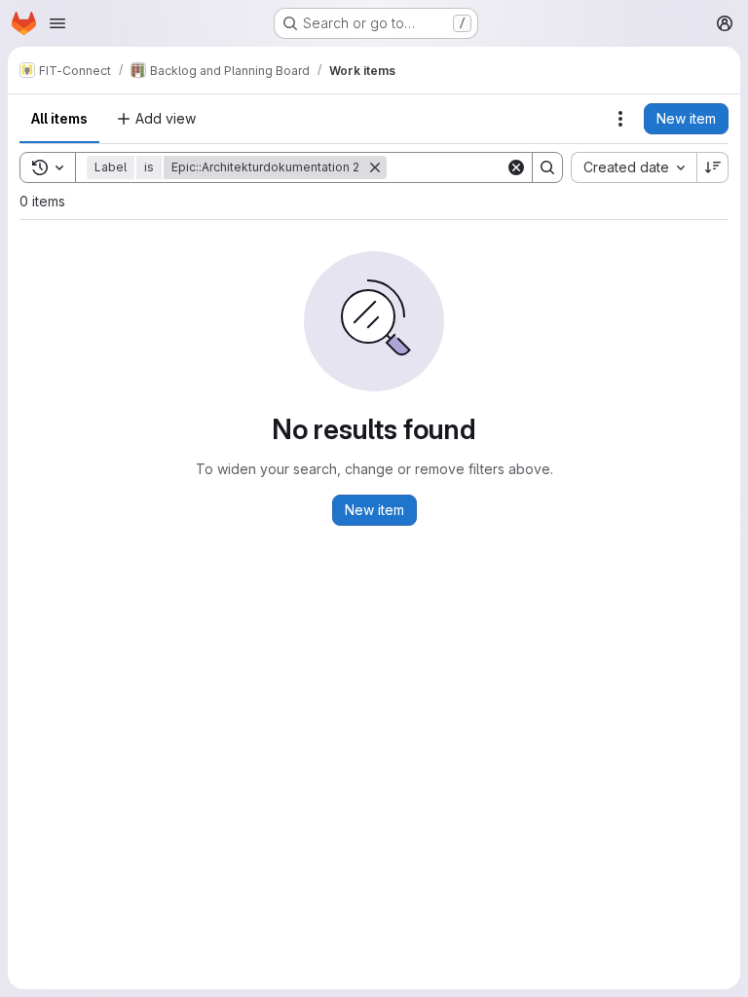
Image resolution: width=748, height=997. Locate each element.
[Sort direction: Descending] (713, 167)
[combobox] (633, 167)
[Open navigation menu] (57, 23)
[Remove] (375, 167)
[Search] (547, 167)
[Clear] (516, 167)
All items (59, 118)
